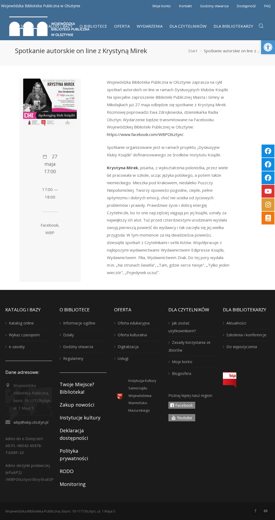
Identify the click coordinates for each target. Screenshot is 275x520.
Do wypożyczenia (241, 346)
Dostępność (246, 5)
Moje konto (162, 5)
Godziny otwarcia (214, 5)
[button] (268, 47)
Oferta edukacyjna (134, 323)
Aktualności (236, 323)
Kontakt (185, 5)
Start (192, 50)
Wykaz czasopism (24, 334)
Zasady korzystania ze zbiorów (189, 346)
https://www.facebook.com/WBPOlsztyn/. (145, 134)
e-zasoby (17, 346)
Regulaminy (73, 358)
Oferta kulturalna (132, 334)
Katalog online (21, 323)
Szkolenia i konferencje (246, 334)
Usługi (123, 358)
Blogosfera (181, 373)
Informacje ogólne (79, 323)
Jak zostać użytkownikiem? (182, 326)
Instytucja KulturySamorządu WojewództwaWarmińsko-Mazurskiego (142, 395)
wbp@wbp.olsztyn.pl (30, 422)
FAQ (267, 5)
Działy (68, 334)
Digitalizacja (128, 346)
